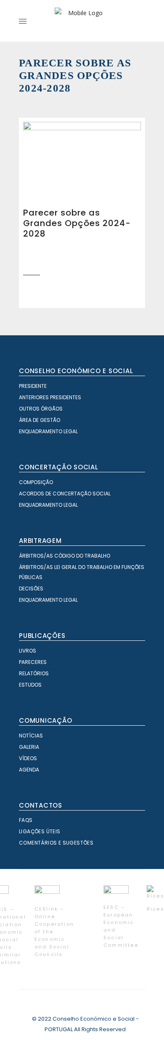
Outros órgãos (41, 408)
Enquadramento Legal (48, 431)
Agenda (29, 769)
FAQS (26, 820)
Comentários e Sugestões (56, 842)
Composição (36, 482)
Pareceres (33, 662)
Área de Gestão (39, 420)
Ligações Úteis (40, 831)
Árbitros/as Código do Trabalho (64, 555)
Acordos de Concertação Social (65, 493)
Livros (27, 650)
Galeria (29, 746)
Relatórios (34, 673)
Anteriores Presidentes (50, 397)
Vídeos (28, 758)
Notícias (31, 735)
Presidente (33, 386)
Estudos (30, 684)
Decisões (31, 588)
